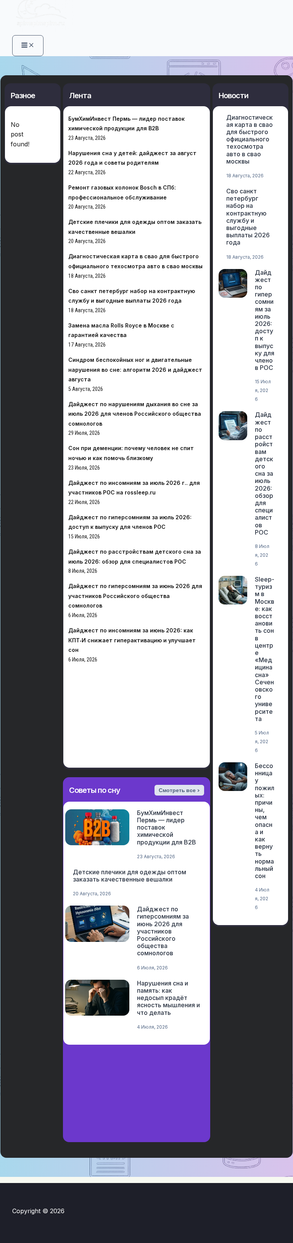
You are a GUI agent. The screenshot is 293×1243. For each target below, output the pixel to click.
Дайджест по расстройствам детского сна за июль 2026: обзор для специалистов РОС (264, 473)
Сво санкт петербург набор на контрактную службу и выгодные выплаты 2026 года (248, 216)
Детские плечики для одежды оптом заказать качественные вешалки (129, 875)
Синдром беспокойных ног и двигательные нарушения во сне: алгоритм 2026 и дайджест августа (135, 369)
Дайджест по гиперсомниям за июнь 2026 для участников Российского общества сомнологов (135, 596)
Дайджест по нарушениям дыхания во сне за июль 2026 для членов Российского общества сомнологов (134, 414)
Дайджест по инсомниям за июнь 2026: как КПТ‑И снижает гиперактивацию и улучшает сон (132, 640)
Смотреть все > (179, 790)
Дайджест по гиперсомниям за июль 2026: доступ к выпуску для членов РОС (264, 320)
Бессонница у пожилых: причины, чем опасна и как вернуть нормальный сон (264, 821)
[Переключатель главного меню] (27, 45)
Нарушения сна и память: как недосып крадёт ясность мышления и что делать (168, 997)
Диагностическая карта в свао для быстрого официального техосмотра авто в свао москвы (249, 139)
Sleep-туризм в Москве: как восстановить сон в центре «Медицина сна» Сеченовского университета (264, 649)
